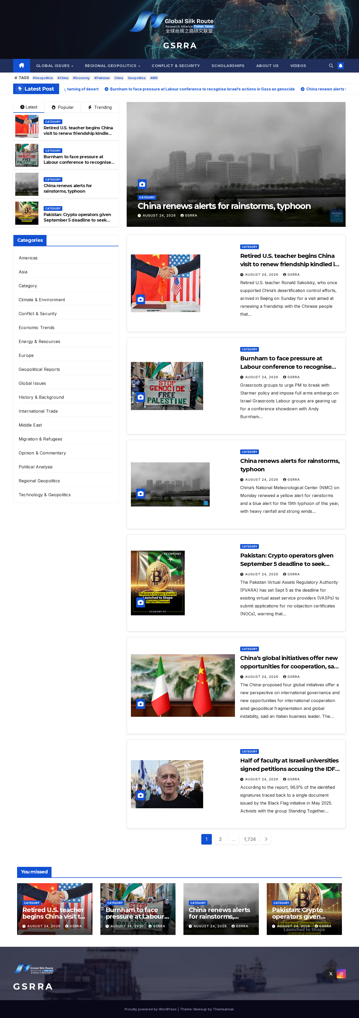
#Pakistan (102, 78)
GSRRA (191, 215)
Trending (102, 107)
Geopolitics (137, 78)
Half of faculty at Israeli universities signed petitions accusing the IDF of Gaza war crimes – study (289, 769)
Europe (26, 355)
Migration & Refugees (40, 439)
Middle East (30, 425)
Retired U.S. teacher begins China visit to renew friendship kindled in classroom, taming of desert (78, 133)
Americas (28, 257)
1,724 (250, 839)
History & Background (41, 397)
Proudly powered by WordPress (151, 1009)
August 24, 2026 (160, 215)
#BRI (153, 78)
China (118, 78)
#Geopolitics (43, 78)
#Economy (81, 78)
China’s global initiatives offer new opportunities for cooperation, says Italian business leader (290, 666)
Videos (298, 65)
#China (63, 78)
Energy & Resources (39, 341)
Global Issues (53, 65)
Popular (65, 107)
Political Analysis (36, 466)
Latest (31, 107)
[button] (331, 65)
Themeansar (223, 1009)
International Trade (38, 411)
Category (147, 187)
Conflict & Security (176, 65)
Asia (23, 271)
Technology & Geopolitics (45, 494)
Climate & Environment (42, 299)
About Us (267, 65)
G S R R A (179, 45)
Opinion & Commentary (42, 453)
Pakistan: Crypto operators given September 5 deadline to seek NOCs (228, 201)
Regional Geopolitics (111, 65)
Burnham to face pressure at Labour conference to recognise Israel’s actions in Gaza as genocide (77, 165)
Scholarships (228, 65)
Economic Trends (36, 327)
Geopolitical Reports (39, 369)
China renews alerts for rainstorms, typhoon (68, 188)
